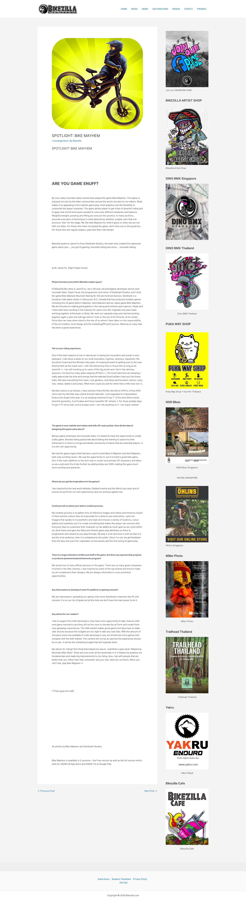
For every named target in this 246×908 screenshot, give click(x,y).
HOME (124, 9)
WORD (145, 9)
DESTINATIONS (160, 9)
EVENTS (188, 9)
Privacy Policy (140, 879)
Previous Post (46, 791)
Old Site (124, 882)
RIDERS (176, 9)
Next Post (150, 791)
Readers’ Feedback (121, 879)
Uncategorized (60, 140)
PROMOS (201, 9)
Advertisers (104, 879)
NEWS (134, 9)
